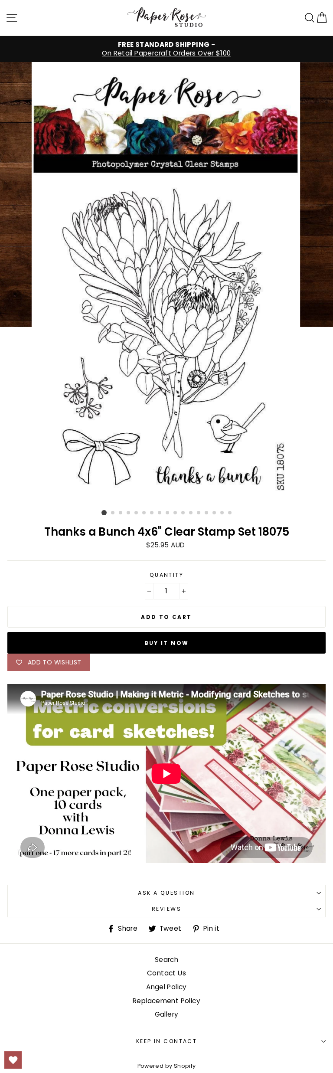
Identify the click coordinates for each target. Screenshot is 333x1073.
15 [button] (214, 513)
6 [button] (144, 513)
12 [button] (191, 513)
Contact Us (166, 973)
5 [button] (136, 513)
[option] (166, 49)
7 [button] (152, 513)
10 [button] (175, 513)
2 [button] (113, 513)
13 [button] (199, 513)
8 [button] (160, 513)
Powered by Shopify (166, 1066)
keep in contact (166, 1041)
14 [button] (207, 513)
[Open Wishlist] (13, 1060)
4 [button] (129, 513)
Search (166, 959)
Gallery (167, 1014)
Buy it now (166, 643)
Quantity (167, 575)
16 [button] (222, 513)
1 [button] (104, 512)
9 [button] (168, 513)
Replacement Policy (166, 1000)
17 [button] (230, 513)
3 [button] (121, 513)
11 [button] (183, 513)
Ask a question (166, 892)
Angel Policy (166, 986)
